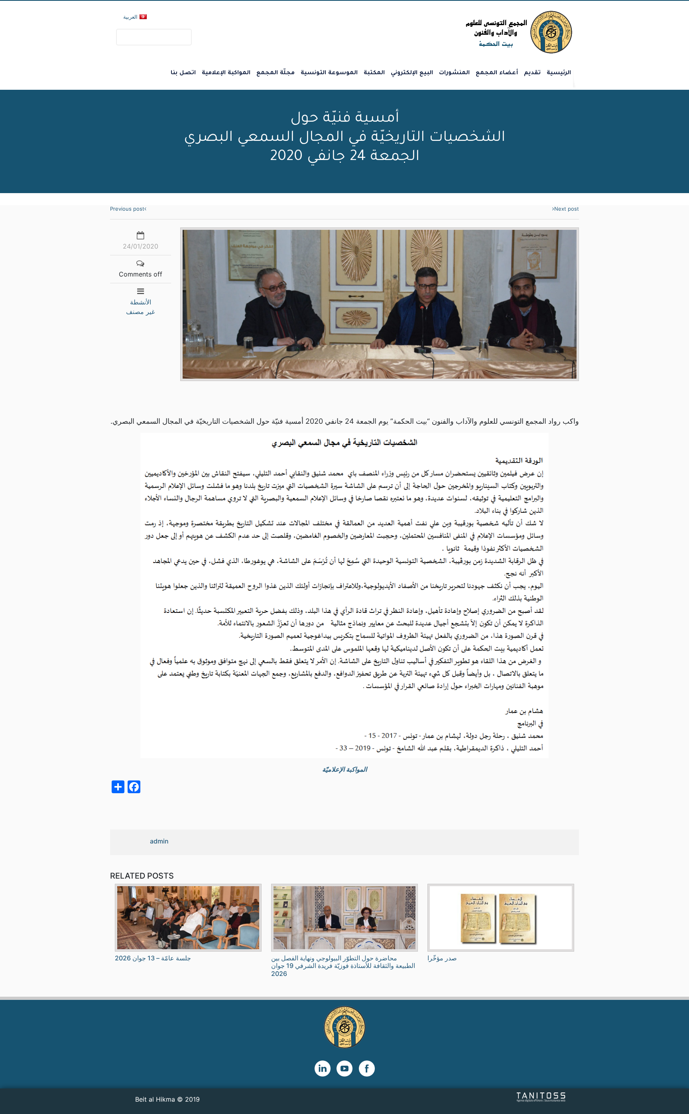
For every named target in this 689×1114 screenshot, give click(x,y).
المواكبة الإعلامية (226, 73)
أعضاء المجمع (497, 73)
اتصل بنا (183, 73)
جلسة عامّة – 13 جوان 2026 (153, 958)
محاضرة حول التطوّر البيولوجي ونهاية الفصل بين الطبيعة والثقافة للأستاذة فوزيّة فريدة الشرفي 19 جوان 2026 (343, 965)
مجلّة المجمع (275, 73)
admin (159, 841)
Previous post (127, 208)
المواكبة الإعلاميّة (344, 769)
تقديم (532, 73)
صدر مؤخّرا (442, 958)
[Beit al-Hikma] (490, 32)
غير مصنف (140, 312)
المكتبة (374, 73)
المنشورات (454, 73)
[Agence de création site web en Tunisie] (541, 1097)
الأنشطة (140, 302)
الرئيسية (559, 73)
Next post (566, 208)
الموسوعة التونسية (329, 73)
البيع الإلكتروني (412, 73)
